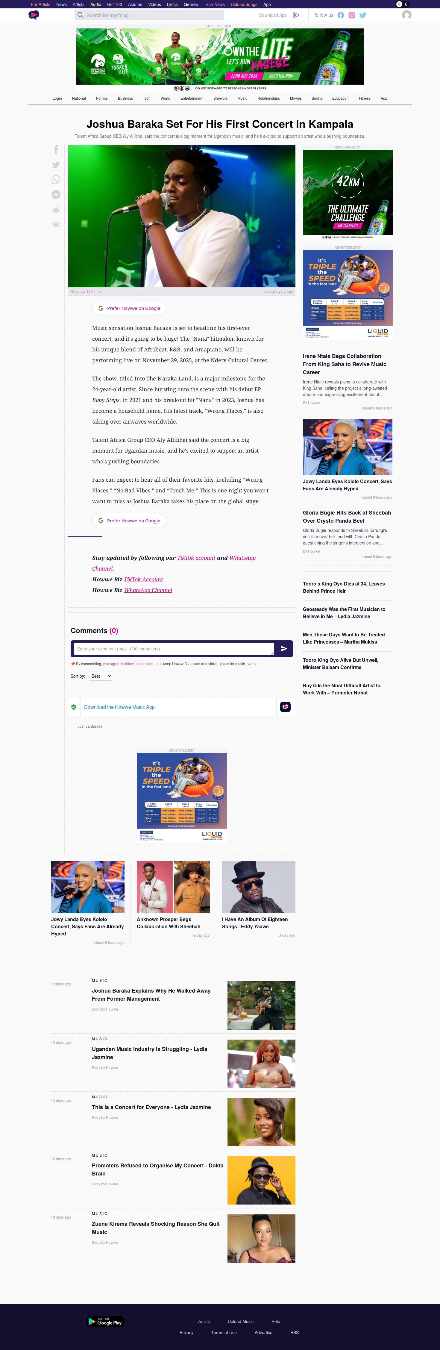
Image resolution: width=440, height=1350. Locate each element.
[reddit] (55, 209)
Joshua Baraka (90, 726)
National (79, 98)
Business (125, 98)
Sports (317, 98)
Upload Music (241, 1321)
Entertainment (191, 98)
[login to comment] (182, 648)
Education (340, 98)
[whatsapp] (55, 179)
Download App (273, 15)
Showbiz (220, 98)
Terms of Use (224, 1332)
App (384, 98)
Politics (102, 98)
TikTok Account (143, 579)
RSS (294, 1332)
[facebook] (56, 149)
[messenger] (55, 194)
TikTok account (196, 557)
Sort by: (78, 676)
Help (275, 1321)
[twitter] (55, 164)
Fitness (365, 98)
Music (242, 98)
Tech (147, 98)
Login (57, 98)
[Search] (80, 15)
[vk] (55, 224)
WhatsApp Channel (148, 590)
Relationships (268, 98)
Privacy (186, 1332)
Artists (204, 1321)
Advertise (263, 1332)
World (165, 98)
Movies (296, 98)
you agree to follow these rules (128, 663)
